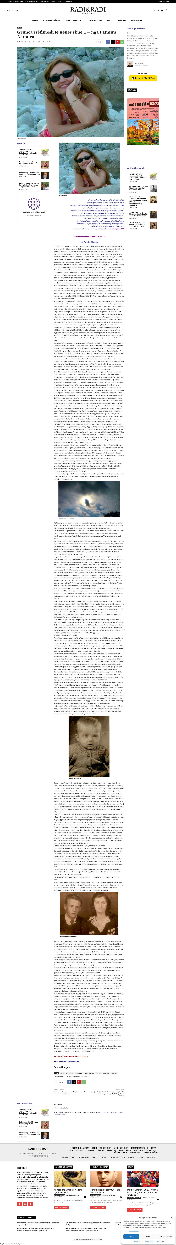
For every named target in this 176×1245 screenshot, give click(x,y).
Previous (130, 125)
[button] (172, 1218)
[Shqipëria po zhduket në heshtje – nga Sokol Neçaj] (45, 175)
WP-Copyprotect (20, 1244)
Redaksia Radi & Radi (25, 42)
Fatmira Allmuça (79, 1073)
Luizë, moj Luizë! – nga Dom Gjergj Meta (28, 163)
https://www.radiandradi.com (34, 215)
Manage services (134, 1231)
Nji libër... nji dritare (59, 1195)
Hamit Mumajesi (89, 1073)
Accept (131, 1237)
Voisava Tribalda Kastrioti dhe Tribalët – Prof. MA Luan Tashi (138, 214)
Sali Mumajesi (76, 1076)
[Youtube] (162, 10)
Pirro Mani (68, 1076)
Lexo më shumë (61, 1207)
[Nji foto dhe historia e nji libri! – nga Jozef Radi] (70, 1179)
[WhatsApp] (122, 42)
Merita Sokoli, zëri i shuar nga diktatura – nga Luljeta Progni (138, 224)
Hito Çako (98, 1073)
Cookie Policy (138, 1241)
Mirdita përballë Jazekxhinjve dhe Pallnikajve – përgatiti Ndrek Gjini (28, 152)
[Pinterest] (118, 42)
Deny (148, 1237)
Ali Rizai (62, 1073)
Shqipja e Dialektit (96, 1195)
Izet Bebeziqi (106, 1073)
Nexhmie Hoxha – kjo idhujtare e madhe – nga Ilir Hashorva (70, 1093)
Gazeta (19, 27)
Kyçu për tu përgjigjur (62, 1108)
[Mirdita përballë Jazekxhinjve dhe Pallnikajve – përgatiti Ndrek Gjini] (45, 152)
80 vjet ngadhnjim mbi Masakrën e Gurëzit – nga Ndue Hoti (138, 188)
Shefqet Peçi (85, 1076)
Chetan (12, 1244)
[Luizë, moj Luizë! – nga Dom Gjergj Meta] (45, 165)
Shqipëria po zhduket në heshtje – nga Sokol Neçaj (29, 173)
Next (155, 125)
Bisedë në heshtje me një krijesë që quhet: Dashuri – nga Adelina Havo (29, 185)
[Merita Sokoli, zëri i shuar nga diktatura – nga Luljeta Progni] (153, 225)
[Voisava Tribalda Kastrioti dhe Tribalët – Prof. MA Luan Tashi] (153, 214)
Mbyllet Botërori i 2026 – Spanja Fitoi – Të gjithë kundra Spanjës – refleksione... (143, 1192)
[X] (158, 10)
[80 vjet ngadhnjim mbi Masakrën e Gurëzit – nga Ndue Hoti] (153, 188)
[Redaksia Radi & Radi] (34, 203)
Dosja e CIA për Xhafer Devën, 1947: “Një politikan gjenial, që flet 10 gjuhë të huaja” (107, 1094)
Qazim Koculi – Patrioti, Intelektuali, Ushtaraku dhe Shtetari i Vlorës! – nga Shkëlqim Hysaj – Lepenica (138, 201)
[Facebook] (154, 10)
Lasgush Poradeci (59, 1076)
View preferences (165, 1237)
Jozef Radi (114, 1073)
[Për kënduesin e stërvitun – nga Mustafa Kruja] (106, 1179)
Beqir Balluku (69, 1073)
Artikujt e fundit (136, 28)
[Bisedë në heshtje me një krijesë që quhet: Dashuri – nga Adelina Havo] (45, 186)
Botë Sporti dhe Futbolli (134, 1197)
